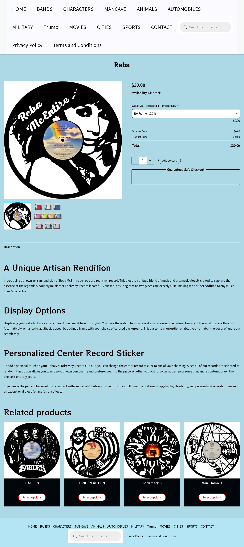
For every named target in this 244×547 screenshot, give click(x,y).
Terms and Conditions (161, 536)
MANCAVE (81, 526)
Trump (152, 526)
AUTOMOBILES (117, 526)
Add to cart (169, 160)
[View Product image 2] (48, 216)
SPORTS (192, 526)
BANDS (45, 526)
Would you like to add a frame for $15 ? (155, 105)
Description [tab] (12, 247)
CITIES (178, 526)
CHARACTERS (62, 526)
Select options (32, 497)
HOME (32, 526)
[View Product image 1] (17, 216)
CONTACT (207, 526)
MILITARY (137, 526)
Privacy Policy (134, 536)
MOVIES (165, 526)
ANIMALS (98, 526)
